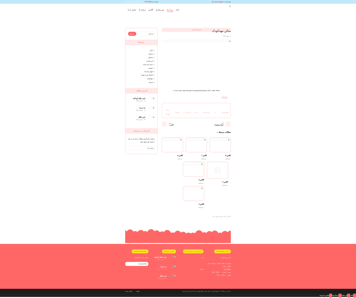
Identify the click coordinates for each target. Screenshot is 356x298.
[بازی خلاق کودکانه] (151, 101)
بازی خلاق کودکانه (139, 98)
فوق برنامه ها (149, 71)
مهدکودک (150, 78)
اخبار (151, 50)
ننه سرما (142, 108)
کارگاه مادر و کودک (147, 75)
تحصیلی (150, 57)
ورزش (151, 82)
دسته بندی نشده (148, 64)
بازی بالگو (142, 117)
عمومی (150, 68)
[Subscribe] (130, 148)
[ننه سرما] (151, 110)
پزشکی (150, 54)
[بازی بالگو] (151, 119)
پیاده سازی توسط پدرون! (189, 291)
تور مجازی (224, 97)
